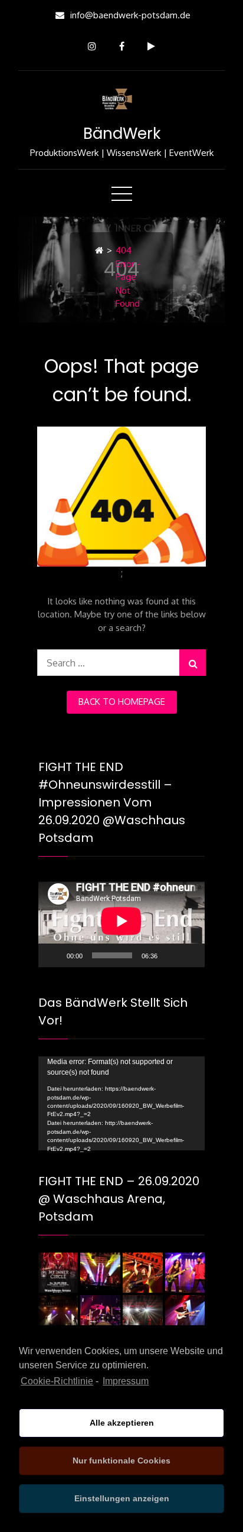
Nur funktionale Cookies (121, 1460)
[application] (121, 921)
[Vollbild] (189, 955)
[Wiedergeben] (54, 955)
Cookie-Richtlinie (57, 1381)
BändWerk (121, 133)
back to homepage (121, 701)
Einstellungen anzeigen (121, 1498)
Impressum (126, 1381)
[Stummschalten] (170, 955)
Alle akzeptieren (122, 1422)
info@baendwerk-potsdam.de (130, 15)
